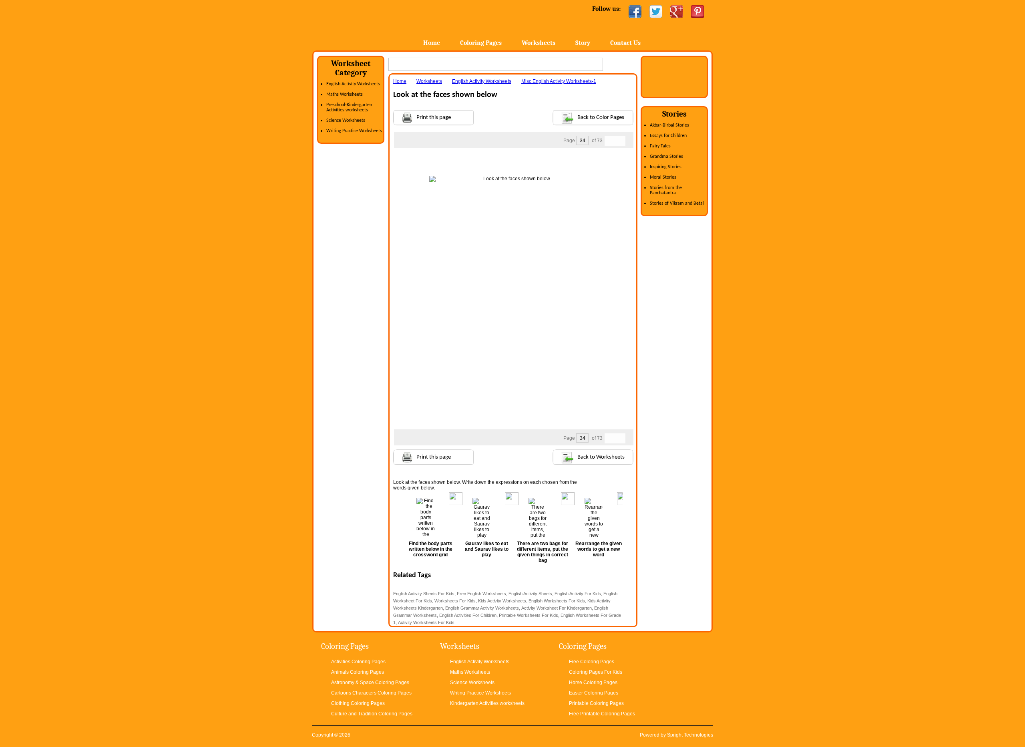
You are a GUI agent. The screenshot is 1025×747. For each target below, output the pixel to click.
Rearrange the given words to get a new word (598, 549)
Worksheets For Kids (455, 600)
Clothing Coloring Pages (358, 703)
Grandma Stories (666, 156)
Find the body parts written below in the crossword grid (430, 549)
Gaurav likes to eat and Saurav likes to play (486, 549)
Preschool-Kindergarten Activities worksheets (349, 108)
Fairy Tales (660, 146)
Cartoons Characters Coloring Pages (371, 693)
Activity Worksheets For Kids (426, 622)
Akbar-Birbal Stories (669, 125)
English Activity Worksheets (353, 84)
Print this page (433, 118)
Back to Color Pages (600, 118)
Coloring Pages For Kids (595, 672)
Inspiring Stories (665, 167)
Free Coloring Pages (591, 661)
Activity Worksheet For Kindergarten (556, 608)
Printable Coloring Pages (596, 703)
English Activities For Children (467, 615)
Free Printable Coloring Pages (602, 714)
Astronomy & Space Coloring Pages (370, 682)
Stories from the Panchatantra (666, 190)
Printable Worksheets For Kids (528, 615)
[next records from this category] (620, 141)
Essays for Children (668, 135)
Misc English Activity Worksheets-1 (558, 81)
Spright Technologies (690, 735)
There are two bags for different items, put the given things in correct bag (542, 552)
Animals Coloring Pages (357, 672)
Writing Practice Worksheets (354, 131)
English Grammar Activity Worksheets (482, 608)
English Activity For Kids (578, 593)
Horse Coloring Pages (593, 682)
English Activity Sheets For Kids (423, 593)
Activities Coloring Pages (358, 661)
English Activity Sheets (530, 593)
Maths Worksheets (344, 94)
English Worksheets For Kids (557, 600)
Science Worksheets (345, 120)
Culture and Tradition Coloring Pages (371, 714)
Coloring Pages (481, 42)
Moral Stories (663, 177)
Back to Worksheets (601, 457)
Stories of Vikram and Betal (677, 203)
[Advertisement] (513, 164)
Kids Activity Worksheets (502, 600)
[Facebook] (635, 11)
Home (375, 24)
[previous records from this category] (610, 141)
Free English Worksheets (481, 593)
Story (582, 42)
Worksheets (538, 42)
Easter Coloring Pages (593, 693)
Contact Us (625, 42)
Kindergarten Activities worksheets (487, 703)
